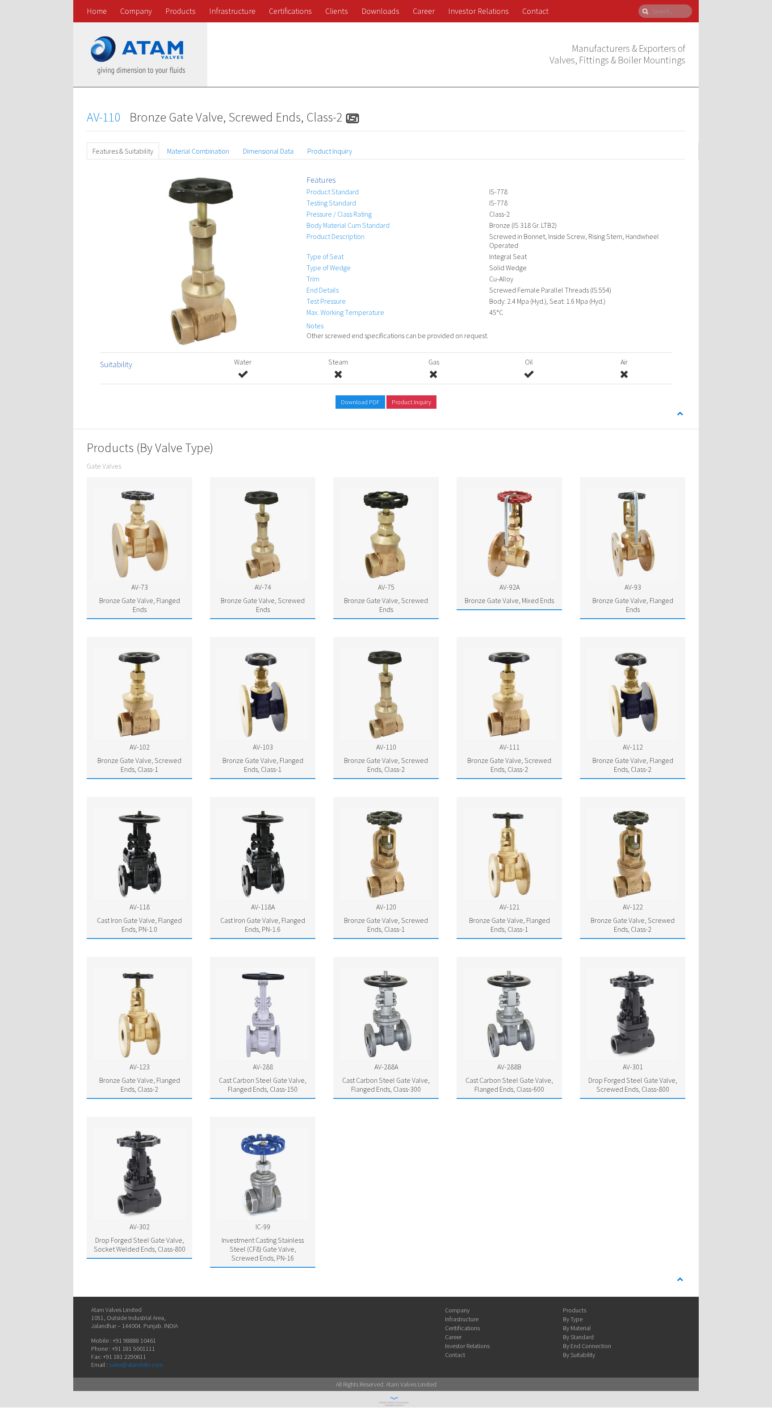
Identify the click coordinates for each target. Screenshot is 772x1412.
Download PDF (360, 402)
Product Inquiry (329, 151)
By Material (577, 1328)
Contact (535, 11)
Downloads (380, 11)
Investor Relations (478, 11)
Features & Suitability (122, 151)
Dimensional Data (268, 151)
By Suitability (579, 1355)
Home (97, 11)
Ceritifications (462, 1328)
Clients (336, 11)
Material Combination (198, 151)
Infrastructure (232, 11)
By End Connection (587, 1346)
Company (136, 11)
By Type (573, 1319)
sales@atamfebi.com (136, 1365)
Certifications (290, 11)
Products (180, 11)
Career (424, 11)
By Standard (578, 1337)
